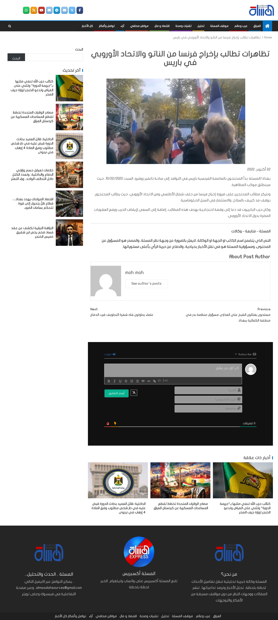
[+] (165, 380)
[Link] (154, 381)
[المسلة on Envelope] (64, 10)
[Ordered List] (132, 381)
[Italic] (114, 381)
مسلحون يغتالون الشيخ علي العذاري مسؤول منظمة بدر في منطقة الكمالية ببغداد (228, 315)
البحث (79, 49)
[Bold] (109, 381)
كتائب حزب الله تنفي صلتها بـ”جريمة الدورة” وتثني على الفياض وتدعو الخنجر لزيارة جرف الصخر (245, 508)
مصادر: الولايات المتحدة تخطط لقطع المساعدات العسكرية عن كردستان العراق (32, 117)
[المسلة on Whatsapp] (26, 10)
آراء (122, 25)
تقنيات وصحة (183, 25)
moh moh (134, 272)
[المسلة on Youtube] (41, 10)
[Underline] (120, 381)
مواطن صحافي (139, 25)
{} (159, 380)
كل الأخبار (87, 25)
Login (108, 354)
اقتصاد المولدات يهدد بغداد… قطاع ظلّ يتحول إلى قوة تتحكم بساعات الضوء (32, 204)
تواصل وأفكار (107, 25)
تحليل (200, 25)
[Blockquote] (143, 381)
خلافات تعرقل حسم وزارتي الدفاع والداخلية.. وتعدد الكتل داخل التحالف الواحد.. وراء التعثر (32, 175)
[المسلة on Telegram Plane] (57, 10)
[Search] (9, 26)
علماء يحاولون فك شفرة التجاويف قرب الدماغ (121, 312)
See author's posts (146, 283)
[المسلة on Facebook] (80, 10)
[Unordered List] (137, 381)
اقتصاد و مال (162, 25)
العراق (257, 25)
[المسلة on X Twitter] (72, 10)
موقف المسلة (219, 25)
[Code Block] (149, 381)
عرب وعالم (240, 25)
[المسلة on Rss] (34, 10)
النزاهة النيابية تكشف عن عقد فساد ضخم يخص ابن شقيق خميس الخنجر (32, 232)
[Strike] (126, 381)
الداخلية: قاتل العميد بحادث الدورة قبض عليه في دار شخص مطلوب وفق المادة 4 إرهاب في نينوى (119, 508)
